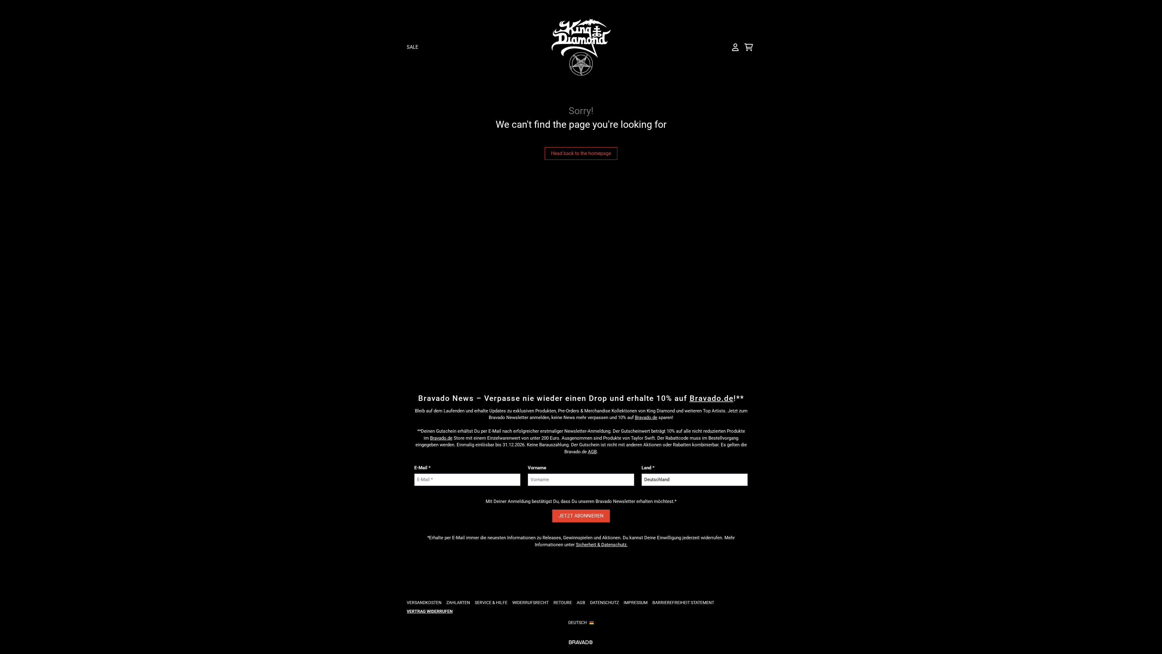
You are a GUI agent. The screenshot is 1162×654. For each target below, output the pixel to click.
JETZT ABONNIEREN (581, 516)
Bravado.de (712, 398)
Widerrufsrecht (530, 602)
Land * (648, 468)
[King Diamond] (580, 47)
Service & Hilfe (491, 602)
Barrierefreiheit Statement (683, 602)
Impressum (636, 602)
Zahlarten (458, 602)
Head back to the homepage (581, 153)
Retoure (562, 602)
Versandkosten (424, 602)
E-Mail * (422, 468)
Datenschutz (604, 602)
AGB (592, 451)
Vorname (537, 468)
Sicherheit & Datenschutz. (602, 544)
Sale (412, 47)
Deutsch (577, 622)
